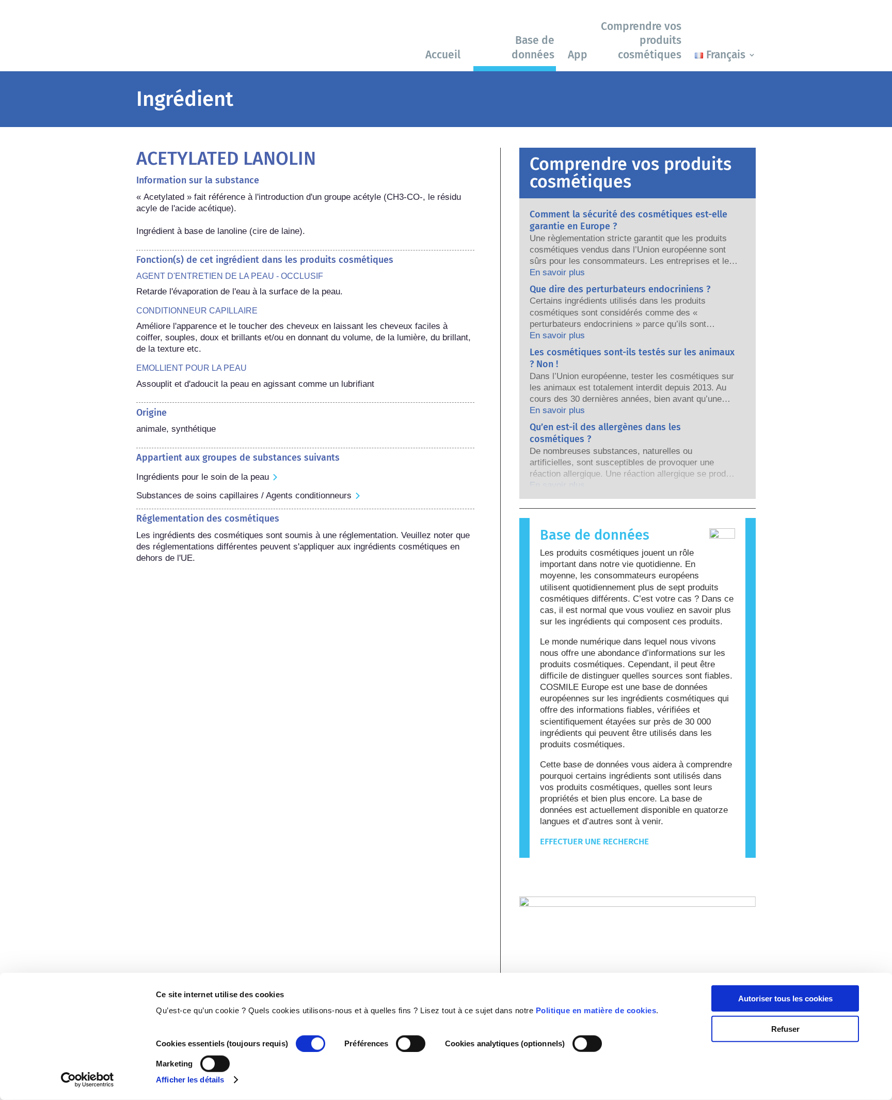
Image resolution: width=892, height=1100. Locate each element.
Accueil (442, 54)
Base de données (533, 47)
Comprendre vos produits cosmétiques (641, 40)
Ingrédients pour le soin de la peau (202, 477)
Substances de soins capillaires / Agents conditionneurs (244, 495)
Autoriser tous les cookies (785, 998)
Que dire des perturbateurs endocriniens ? (620, 289)
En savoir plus (557, 272)
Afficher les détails (190, 1079)
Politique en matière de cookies (596, 1010)
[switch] (410, 1043)
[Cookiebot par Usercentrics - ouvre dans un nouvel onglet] (87, 1080)
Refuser (785, 1028)
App (577, 54)
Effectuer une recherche (594, 841)
